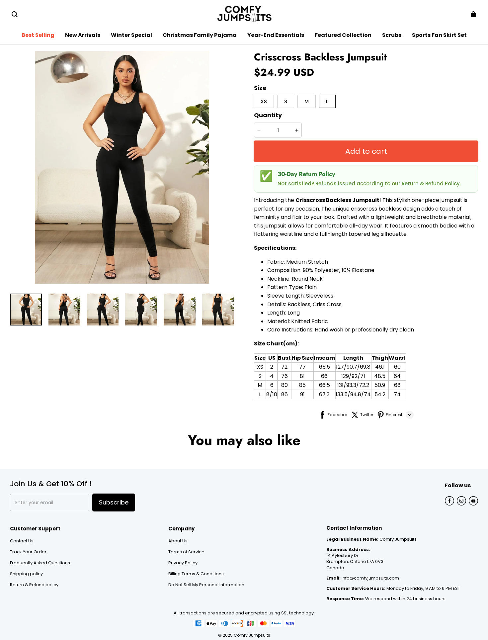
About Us (178, 541)
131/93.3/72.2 (353, 385)
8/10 (271, 394)
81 (302, 376)
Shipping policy (26, 574)
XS (260, 367)
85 (302, 385)
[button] (14, 14)
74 (397, 394)
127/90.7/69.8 (353, 367)
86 (284, 394)
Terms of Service (186, 552)
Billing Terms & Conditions (196, 574)
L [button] (327, 101)
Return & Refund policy (34, 585)
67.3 (324, 394)
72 (284, 367)
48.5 (379, 376)
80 (284, 385)
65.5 (324, 367)
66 (324, 376)
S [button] (285, 101)
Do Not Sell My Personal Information (206, 585)
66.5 (324, 385)
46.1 (380, 367)
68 (397, 385)
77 (302, 367)
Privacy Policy (183, 563)
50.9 (379, 385)
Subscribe (113, 502)
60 (397, 367)
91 (302, 394)
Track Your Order (28, 552)
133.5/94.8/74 (353, 394)
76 (284, 376)
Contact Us (22, 541)
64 (397, 376)
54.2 (379, 394)
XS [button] (264, 101)
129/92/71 (353, 376)
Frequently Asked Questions (40, 563)
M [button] (306, 101)
